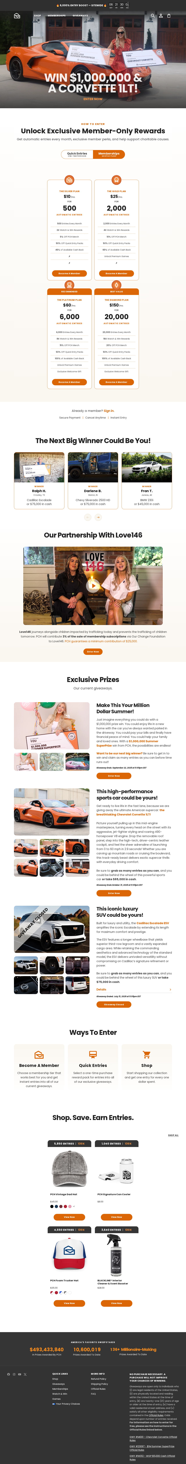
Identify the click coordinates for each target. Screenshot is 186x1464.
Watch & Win (59, 1394)
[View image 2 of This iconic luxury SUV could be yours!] (52, 965)
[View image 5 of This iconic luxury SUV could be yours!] (52, 985)
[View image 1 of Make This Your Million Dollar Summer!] (26, 762)
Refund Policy (98, 1379)
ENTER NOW (93, 99)
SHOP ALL (173, 1135)
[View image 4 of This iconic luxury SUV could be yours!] (26, 985)
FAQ (93, 1394)
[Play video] (93, 586)
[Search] (153, 15)
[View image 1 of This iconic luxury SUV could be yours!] (26, 965)
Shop (55, 1379)
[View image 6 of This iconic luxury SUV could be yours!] (78, 985)
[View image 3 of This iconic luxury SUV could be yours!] (78, 965)
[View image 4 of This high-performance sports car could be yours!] (26, 868)
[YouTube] (19, 1374)
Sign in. (109, 411)
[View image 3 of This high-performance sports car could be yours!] (78, 848)
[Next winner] (98, 517)
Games (56, 1399)
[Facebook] (8, 1374)
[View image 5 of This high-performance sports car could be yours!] (52, 868)
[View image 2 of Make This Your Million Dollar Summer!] (52, 762)
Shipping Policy (99, 1384)
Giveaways (58, 1384)
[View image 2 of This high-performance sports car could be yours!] (52, 848)
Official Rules (98, 1389)
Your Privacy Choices (68, 1404)
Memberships (60, 1389)
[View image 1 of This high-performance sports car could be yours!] (26, 848)
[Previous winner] (87, 517)
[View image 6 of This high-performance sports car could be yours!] (78, 868)
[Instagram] (14, 1374)
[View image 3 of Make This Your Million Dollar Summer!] (78, 762)
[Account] (161, 15)
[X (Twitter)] (25, 1374)
